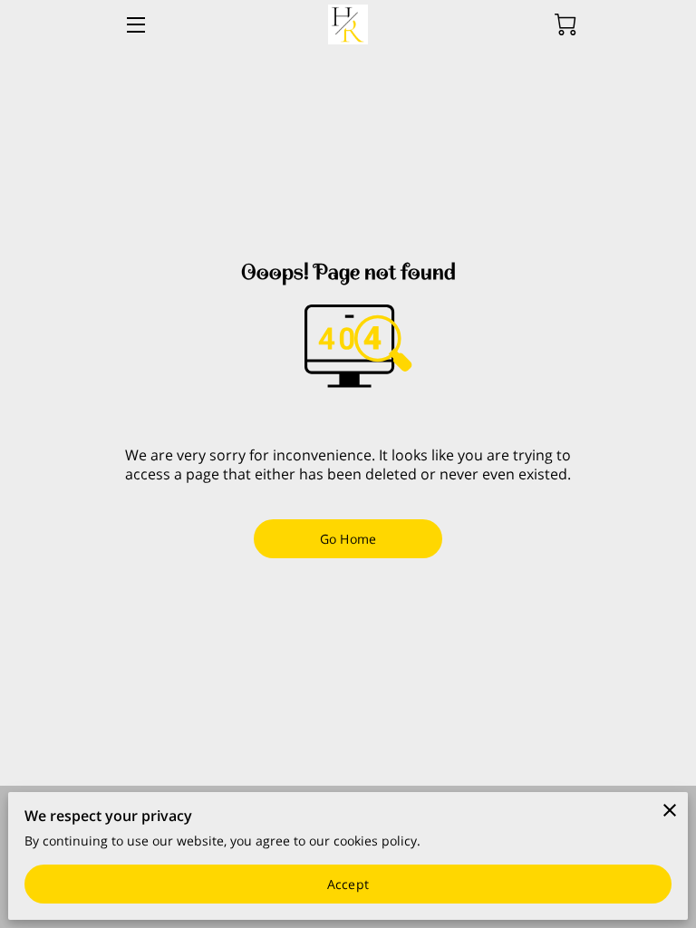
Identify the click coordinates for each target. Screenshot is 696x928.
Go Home (348, 538)
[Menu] (135, 25)
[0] (565, 24)
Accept (348, 884)
